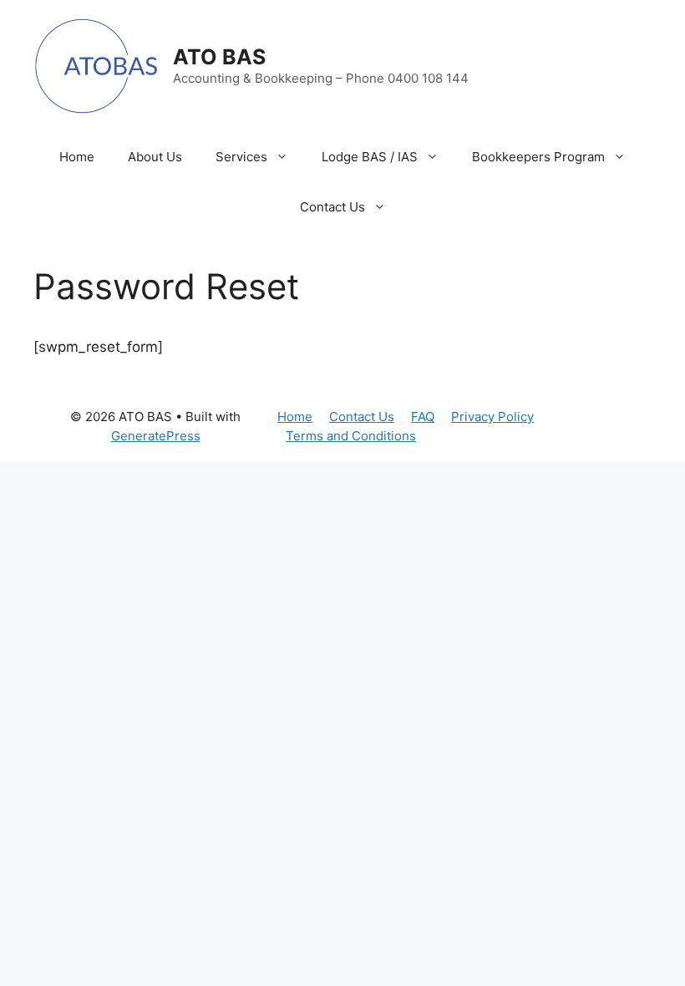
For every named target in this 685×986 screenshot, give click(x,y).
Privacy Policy (492, 416)
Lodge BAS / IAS (370, 157)
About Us (155, 157)
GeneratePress (155, 436)
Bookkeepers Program (538, 157)
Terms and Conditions (351, 436)
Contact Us (332, 207)
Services (241, 157)
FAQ (422, 416)
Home (76, 157)
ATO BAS (219, 56)
